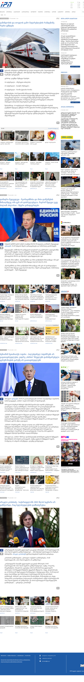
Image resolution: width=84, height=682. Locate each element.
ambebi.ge (2, 301)
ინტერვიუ (64, 72)
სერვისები (20, 655)
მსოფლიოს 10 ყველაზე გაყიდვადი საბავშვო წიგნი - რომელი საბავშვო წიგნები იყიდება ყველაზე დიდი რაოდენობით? (37, 468)
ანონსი (73, 11)
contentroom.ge (3, 343)
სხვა (2, 15)
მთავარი (2, 11)
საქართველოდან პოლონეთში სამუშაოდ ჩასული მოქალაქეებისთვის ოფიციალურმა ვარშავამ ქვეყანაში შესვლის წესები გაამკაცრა (52, 319)
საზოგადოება (25, 11)
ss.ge (1, 632)
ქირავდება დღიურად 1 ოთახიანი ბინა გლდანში (51, 627)
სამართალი (17, 11)
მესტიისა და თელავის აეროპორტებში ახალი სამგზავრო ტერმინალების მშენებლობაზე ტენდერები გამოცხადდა (69, 27)
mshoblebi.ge (33, 472)
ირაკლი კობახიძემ (19, 554)
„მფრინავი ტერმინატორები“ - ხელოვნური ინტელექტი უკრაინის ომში (69, 153)
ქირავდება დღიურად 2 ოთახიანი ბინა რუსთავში (21, 627)
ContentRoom (55, 325)
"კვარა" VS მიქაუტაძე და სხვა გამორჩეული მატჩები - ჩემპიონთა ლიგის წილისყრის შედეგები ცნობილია (7, 609)
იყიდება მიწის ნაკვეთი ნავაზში (36, 627)
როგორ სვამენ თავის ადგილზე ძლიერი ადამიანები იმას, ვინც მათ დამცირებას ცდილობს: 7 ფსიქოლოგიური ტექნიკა (37, 488)
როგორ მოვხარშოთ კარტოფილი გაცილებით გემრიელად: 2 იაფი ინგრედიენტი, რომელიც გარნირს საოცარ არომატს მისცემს (51, 489)
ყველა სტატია (74, 102)
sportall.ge (2, 613)
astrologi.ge (32, 613)
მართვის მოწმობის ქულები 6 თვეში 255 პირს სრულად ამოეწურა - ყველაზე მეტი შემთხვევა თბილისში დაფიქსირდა (6, 317)
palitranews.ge (33, 320)
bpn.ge (72, 2)
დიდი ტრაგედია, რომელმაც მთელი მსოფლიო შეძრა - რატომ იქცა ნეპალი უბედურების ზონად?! (70, 214)
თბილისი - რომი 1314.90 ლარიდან (51, 163)
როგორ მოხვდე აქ (53, 128)
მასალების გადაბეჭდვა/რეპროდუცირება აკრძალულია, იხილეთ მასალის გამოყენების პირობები (15, 660)
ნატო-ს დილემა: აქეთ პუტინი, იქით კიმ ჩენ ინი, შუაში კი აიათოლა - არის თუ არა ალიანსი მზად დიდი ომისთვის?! (70, 172)
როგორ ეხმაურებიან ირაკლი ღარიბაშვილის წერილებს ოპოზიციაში (36, 316)
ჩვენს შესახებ (12, 655)
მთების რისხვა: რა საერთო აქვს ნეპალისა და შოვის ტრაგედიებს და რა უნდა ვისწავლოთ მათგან (22, 468)
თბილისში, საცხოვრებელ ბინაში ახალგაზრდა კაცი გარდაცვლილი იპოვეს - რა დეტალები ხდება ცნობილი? (37, 185)
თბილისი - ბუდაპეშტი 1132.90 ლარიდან (36, 163)
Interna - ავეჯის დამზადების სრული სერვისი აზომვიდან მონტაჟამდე (7, 338)
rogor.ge (32, 492)
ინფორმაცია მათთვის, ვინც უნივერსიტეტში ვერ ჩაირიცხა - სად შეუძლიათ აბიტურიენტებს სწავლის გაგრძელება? (37, 297)
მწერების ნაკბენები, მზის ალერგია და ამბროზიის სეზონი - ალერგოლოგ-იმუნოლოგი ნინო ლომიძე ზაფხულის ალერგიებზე (22, 339)
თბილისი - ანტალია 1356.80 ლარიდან (5, 163)
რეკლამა (28, 655)
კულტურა (67, 11)
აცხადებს (8, 246)
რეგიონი (40, 11)
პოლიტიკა (9, 11)
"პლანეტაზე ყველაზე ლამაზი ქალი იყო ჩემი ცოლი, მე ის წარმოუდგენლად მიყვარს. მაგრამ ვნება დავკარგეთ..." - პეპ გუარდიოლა (37, 611)
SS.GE (2, 128)
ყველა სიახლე (74, 66)
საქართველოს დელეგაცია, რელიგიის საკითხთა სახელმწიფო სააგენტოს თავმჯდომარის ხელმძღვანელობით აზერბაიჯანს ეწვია (69, 59)
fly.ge (1, 168)
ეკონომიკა (47, 11)
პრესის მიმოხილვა (67, 107)
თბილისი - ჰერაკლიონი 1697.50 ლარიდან (21, 163)
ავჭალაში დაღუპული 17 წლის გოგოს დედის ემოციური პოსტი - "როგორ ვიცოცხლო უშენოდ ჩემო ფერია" (51, 185)
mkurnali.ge (2, 472)
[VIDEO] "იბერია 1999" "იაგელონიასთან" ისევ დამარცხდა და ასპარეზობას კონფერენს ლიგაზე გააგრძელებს (22, 609)
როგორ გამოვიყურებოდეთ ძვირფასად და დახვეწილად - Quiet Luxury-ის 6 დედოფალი (22, 488)
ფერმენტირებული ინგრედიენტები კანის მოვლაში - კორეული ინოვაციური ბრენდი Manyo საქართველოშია (51, 339)
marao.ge (2, 492)
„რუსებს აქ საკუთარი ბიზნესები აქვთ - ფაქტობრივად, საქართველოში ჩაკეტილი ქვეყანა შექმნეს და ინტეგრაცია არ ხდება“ (22, 318)
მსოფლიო (33, 11)
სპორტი (54, 11)
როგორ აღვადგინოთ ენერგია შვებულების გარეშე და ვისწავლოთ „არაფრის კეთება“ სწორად (6, 468)
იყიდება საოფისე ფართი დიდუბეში (6, 627)
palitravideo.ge (3, 188)
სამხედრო (60, 11)
